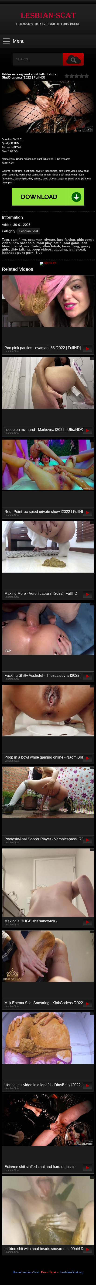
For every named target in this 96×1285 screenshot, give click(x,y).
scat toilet (32, 246)
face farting (66, 239)
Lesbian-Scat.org (71, 1272)
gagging (60, 249)
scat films (18, 239)
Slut (38, 252)
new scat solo (24, 243)
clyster (49, 239)
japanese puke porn (18, 252)
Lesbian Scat (28, 231)
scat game (71, 243)
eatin (58, 243)
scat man (35, 239)
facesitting (70, 246)
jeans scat (77, 249)
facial (18, 246)
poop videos (42, 249)
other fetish (51, 246)
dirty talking (20, 249)
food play (44, 243)
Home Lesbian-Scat (26, 1272)
